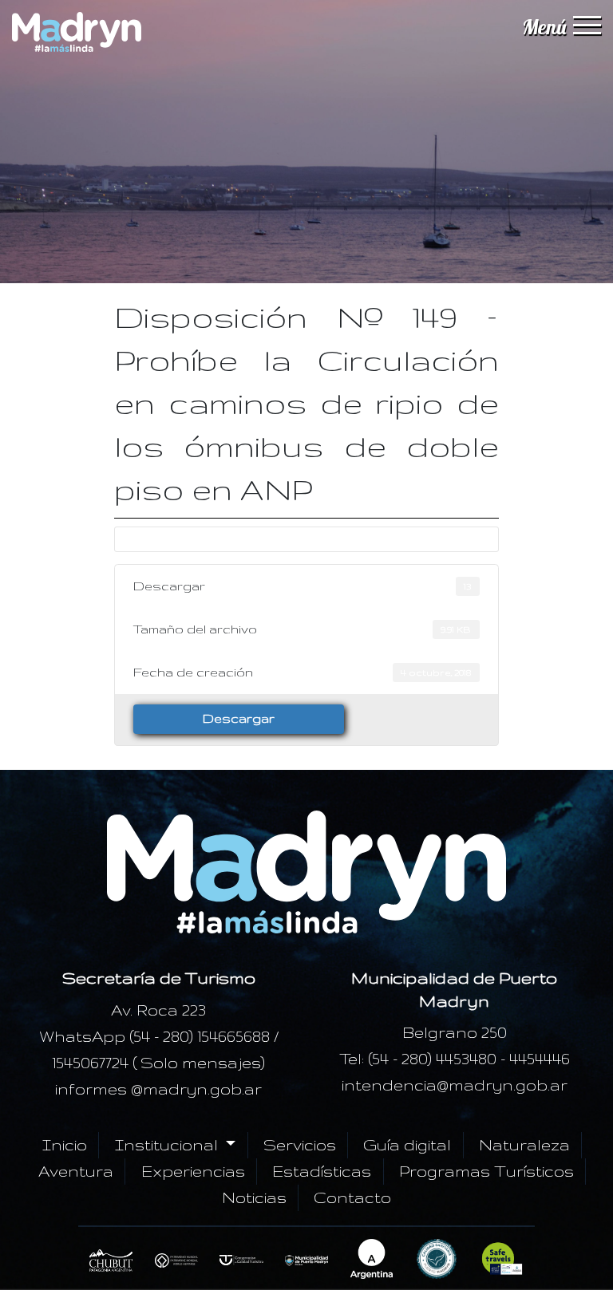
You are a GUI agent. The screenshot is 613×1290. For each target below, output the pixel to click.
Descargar (239, 718)
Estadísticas (321, 1171)
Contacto (352, 1197)
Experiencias (193, 1171)
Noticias (254, 1197)
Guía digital (407, 1145)
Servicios (299, 1145)
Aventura (75, 1171)
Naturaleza (524, 1145)
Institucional (168, 1145)
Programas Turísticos (486, 1171)
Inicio (64, 1145)
